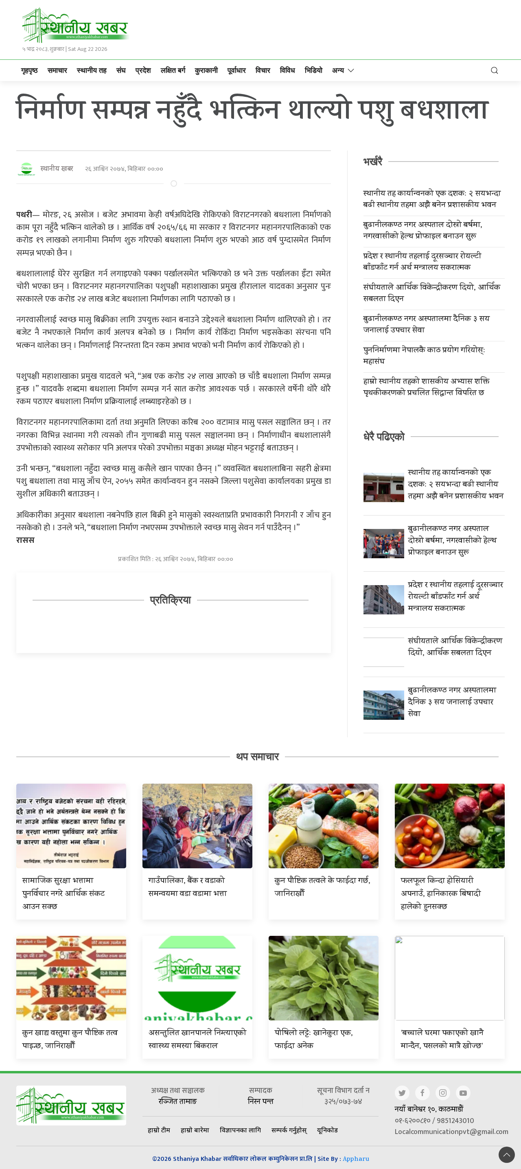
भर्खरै (372, 161)
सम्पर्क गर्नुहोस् (288, 1129)
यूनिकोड (327, 1129)
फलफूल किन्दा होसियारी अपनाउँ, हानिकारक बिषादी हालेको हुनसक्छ (441, 894)
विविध (287, 70)
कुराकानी (206, 70)
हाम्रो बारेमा (195, 1129)
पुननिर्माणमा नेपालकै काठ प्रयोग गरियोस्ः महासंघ (424, 356)
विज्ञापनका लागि (240, 1129)
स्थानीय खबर (57, 169)
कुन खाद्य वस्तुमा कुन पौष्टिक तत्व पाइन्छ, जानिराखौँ (70, 1040)
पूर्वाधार (237, 70)
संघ (121, 70)
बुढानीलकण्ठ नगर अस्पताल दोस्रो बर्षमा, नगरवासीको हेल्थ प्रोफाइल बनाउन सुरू (422, 231)
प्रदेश (143, 70)
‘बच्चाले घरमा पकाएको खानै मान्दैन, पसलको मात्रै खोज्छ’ (442, 1040)
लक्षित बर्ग (173, 70)
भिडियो (313, 70)
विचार (263, 70)
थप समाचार (257, 756)
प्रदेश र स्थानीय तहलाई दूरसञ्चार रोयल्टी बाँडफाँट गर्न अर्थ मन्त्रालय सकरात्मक (422, 262)
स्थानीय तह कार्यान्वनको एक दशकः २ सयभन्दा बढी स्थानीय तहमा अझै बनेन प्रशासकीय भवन (432, 200)
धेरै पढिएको (384, 436)
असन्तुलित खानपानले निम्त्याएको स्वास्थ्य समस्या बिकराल (197, 1040)
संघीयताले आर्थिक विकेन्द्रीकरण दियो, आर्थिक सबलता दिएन (431, 294)
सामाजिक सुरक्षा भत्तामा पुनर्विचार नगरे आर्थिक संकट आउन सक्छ (63, 894)
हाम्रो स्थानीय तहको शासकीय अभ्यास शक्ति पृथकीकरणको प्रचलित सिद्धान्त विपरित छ (426, 388)
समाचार (57, 70)
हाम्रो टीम (159, 1129)
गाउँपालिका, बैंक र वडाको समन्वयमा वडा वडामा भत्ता (188, 888)
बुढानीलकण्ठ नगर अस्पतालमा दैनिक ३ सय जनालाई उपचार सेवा (426, 325)
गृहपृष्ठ (29, 70)
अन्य (338, 70)
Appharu (356, 1160)
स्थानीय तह (92, 70)
